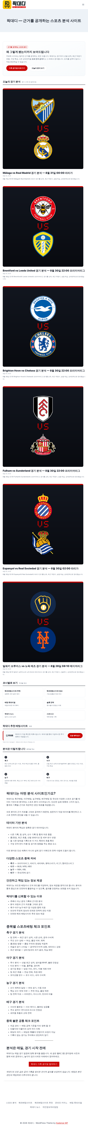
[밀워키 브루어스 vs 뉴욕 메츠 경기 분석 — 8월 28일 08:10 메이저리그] (43, 622)
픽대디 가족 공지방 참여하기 (44, 1064)
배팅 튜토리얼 (76, 1103)
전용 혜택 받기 (75, 735)
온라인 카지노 (61, 1103)
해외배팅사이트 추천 (44, 1103)
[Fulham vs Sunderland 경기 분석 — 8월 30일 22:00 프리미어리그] (43, 426)
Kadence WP (62, 1123)
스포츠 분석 (11, 1103)
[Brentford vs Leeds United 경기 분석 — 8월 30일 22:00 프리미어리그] (43, 226)
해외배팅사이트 (25, 1103)
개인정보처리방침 (50, 1107)
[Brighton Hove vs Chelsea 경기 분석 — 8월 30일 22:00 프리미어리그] (43, 326)
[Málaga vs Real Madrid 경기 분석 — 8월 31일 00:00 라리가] (43, 128)
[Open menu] (83, 4)
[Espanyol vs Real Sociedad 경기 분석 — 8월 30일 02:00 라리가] (43, 524)
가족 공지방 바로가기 (17, 68)
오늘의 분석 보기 (38, 68)
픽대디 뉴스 (35, 1107)
